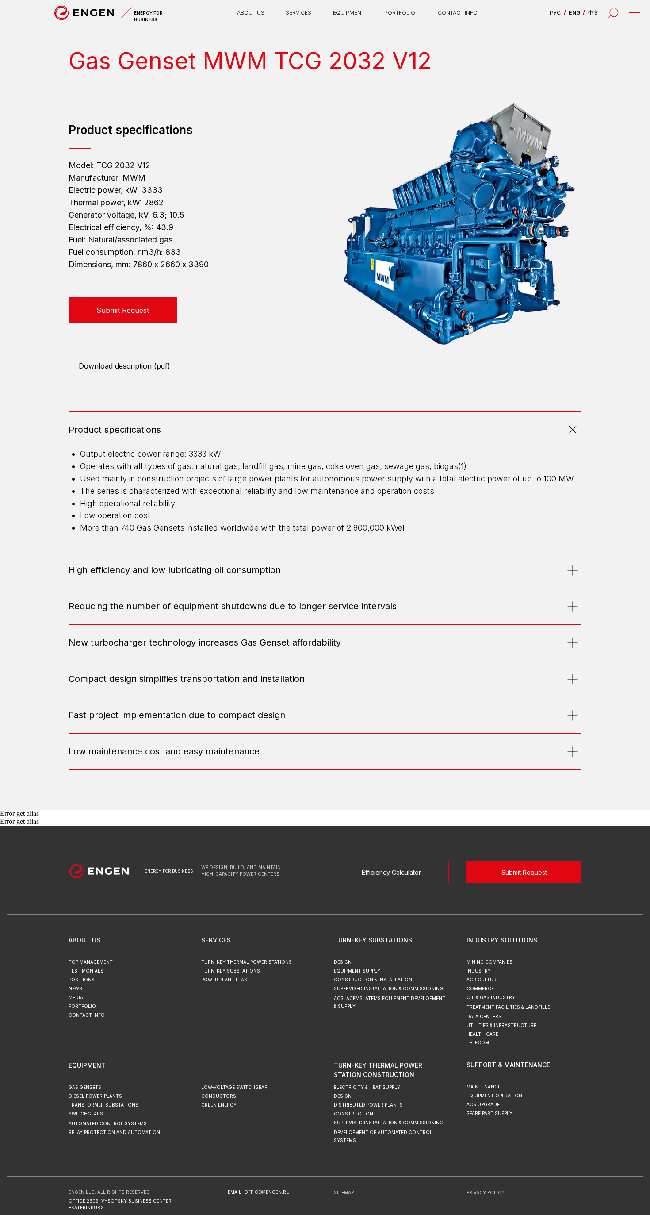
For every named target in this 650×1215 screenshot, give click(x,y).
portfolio (399, 12)
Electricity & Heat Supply (367, 1087)
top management (91, 962)
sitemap (344, 1192)
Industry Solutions (501, 940)
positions (82, 979)
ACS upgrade (483, 1104)
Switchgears (86, 1113)
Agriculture (482, 979)
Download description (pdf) (124, 365)
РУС (555, 12)
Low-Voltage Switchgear (234, 1087)
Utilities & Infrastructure (501, 1025)
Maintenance (483, 1086)
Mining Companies (489, 962)
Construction (353, 1113)
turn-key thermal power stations (246, 962)
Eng (575, 12)
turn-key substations (230, 970)
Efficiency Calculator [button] (391, 872)
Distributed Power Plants (368, 1104)
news (75, 988)
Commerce (480, 988)
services (298, 12)
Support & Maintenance (508, 1065)
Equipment (87, 1065)
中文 (593, 12)
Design (343, 1096)
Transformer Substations (103, 1104)
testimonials (86, 970)
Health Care (482, 1034)
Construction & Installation (373, 979)
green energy (219, 1104)
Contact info (458, 12)
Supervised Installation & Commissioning (388, 1122)
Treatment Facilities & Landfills (508, 1007)
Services (216, 940)
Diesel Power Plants (95, 1096)
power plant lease (225, 979)
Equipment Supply (357, 970)
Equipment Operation (494, 1095)
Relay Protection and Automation (114, 1132)
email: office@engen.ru (259, 1192)
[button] (123, 310)
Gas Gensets (85, 1087)
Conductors (218, 1096)
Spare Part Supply (489, 1113)
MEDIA (76, 997)
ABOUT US (250, 12)
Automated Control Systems (108, 1123)
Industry (478, 970)
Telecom (477, 1042)
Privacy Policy (485, 1192)
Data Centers (483, 1016)
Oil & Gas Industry (490, 997)
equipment (348, 12)
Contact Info (87, 1015)
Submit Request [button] (524, 872)
